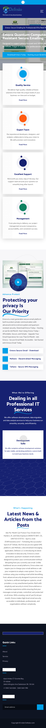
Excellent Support (23, 174)
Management (23, 219)
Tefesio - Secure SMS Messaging (24, 367)
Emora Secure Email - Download (24, 350)
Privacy (5, 661)
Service (5, 656)
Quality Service (23, 85)
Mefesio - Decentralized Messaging (25, 358)
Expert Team (23, 130)
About (5, 651)
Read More (23, 100)
